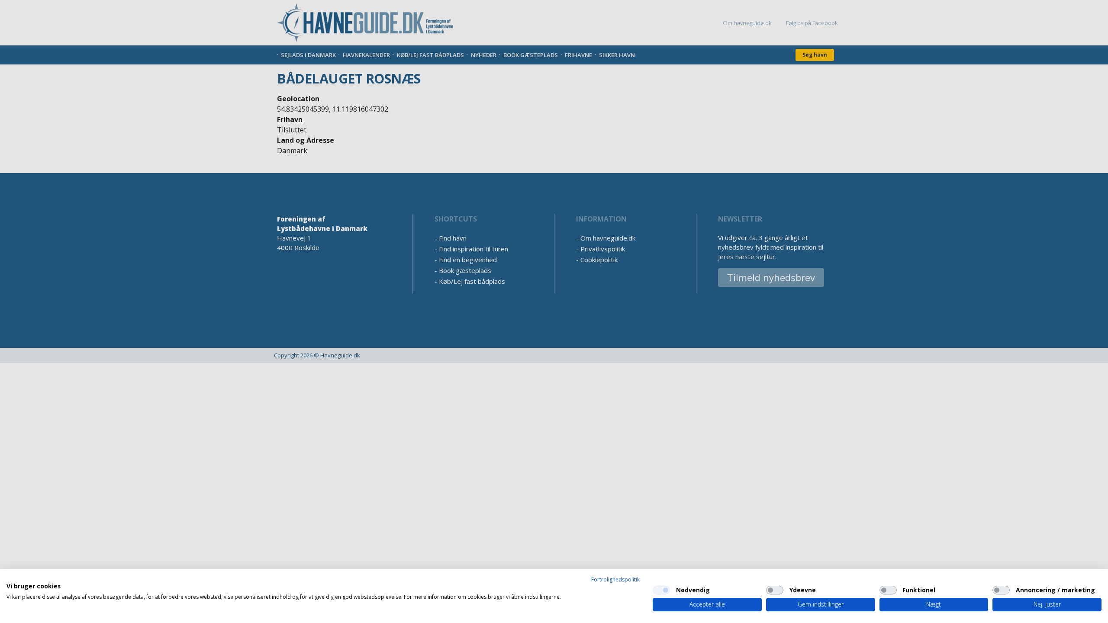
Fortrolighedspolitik (615, 579)
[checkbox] (661, 590)
